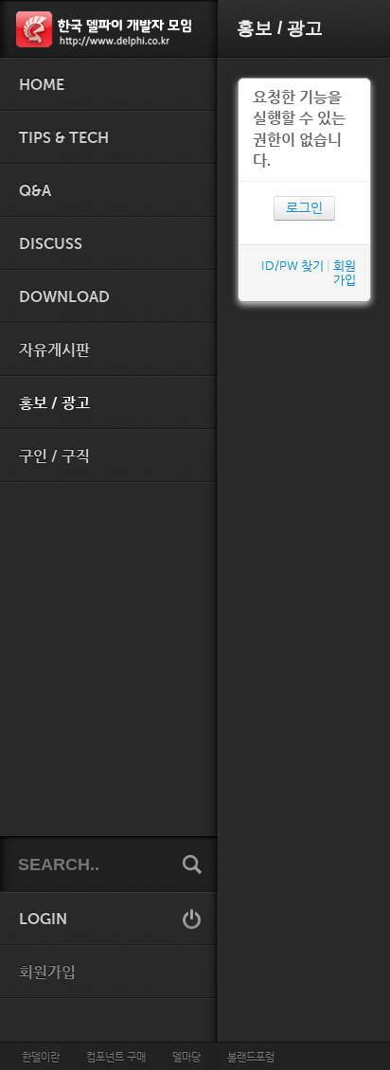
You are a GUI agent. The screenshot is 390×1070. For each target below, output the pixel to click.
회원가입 (47, 972)
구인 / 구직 (54, 456)
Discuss (50, 244)
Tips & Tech (64, 138)
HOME (41, 85)
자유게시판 (54, 350)
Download (64, 297)
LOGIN (43, 919)
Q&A (35, 191)
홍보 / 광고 (54, 403)
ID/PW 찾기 (292, 266)
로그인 (304, 208)
